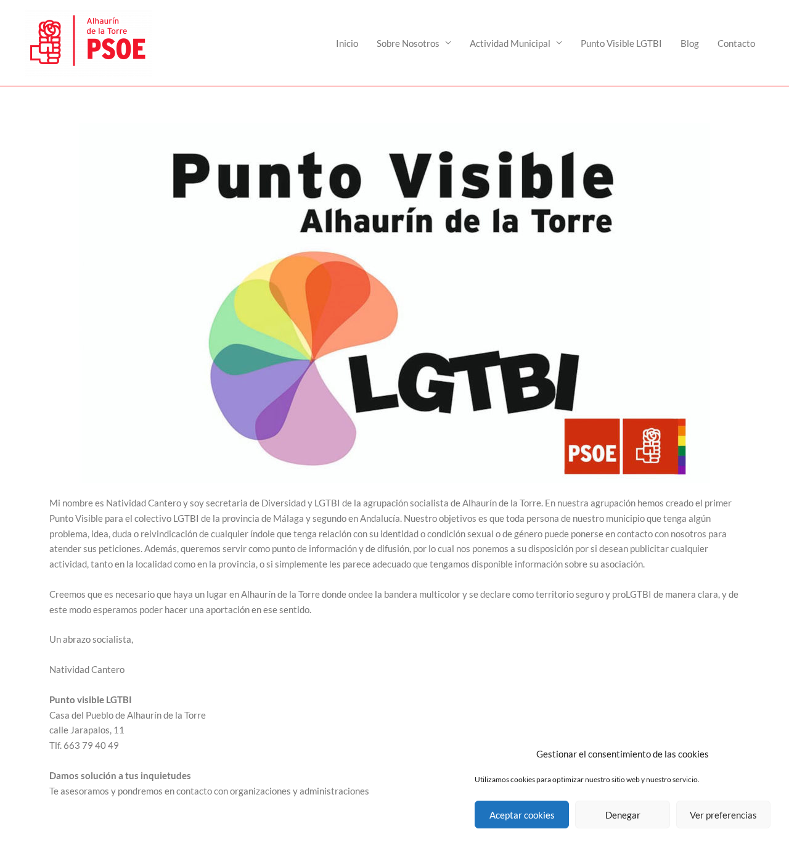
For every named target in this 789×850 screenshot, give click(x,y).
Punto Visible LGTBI (621, 43)
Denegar (622, 814)
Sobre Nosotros (408, 43)
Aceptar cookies (522, 814)
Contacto (736, 43)
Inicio (347, 43)
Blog (690, 43)
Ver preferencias (723, 814)
